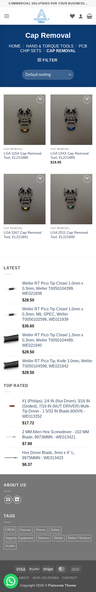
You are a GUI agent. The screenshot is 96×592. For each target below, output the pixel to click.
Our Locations (46, 578)
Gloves (41, 530)
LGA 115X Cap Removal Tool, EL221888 (22, 156)
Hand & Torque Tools (50, 46)
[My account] (80, 16)
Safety (55, 530)
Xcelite (10, 546)
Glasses (25, 530)
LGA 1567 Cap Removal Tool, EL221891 (22, 235)
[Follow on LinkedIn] (17, 500)
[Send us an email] (8, 500)
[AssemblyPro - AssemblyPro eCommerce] (41, 16)
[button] (7, 16)
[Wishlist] (72, 16)
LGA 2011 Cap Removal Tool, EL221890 (69, 235)
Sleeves (43, 538)
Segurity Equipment (19, 538)
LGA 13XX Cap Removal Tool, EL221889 (69, 156)
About (24, 578)
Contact (69, 578)
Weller (58, 538)
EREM (10, 530)
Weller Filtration (79, 538)
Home (15, 46)
